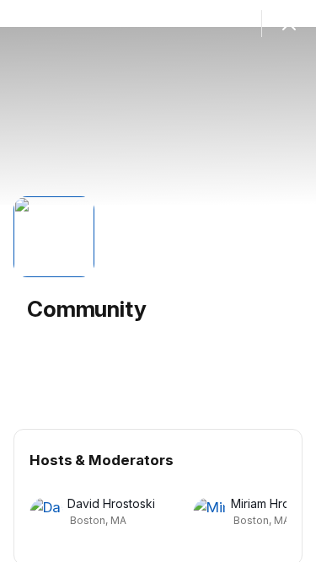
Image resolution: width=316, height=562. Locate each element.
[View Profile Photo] (53, 236)
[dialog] (158, 281)
